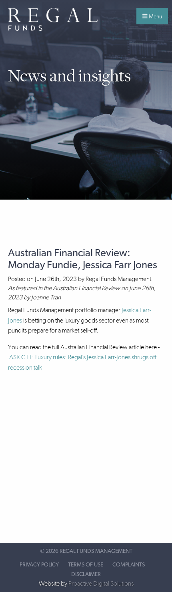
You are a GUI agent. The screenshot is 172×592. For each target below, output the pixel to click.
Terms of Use (85, 565)
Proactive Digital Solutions (101, 583)
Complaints (128, 565)
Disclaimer (86, 574)
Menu (155, 16)
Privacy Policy (39, 565)
